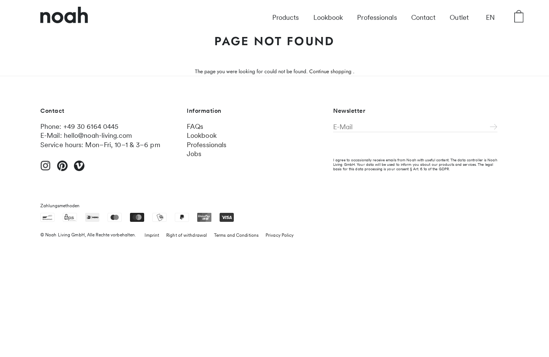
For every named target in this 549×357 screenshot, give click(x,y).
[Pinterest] (62, 169)
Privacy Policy (280, 235)
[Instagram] (45, 169)
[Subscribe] (493, 127)
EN (490, 17)
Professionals (377, 17)
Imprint (152, 235)
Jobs (194, 154)
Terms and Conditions (236, 235)
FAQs (195, 126)
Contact (423, 17)
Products (285, 17)
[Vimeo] (79, 169)
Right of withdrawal (186, 235)
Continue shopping (330, 71)
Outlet (459, 17)
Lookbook (328, 17)
